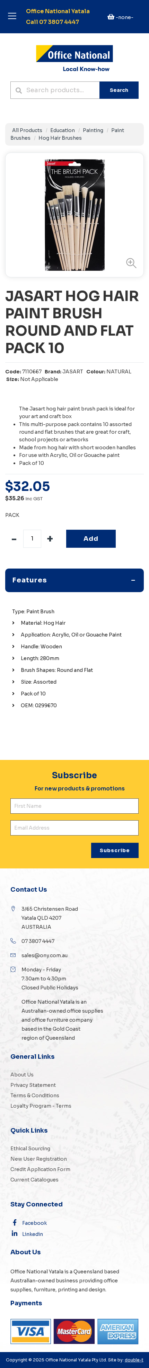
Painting (93, 130)
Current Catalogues (34, 1180)
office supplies (85, 1011)
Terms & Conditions (34, 1095)
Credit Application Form (40, 1169)
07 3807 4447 (37, 941)
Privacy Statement (33, 1085)
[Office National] (74, 57)
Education (62, 130)
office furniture (49, 1020)
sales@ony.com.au (44, 955)
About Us (22, 1075)
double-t (134, 1359)
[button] (129, 263)
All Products (27, 130)
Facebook (34, 1223)
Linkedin (32, 1234)
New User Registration (38, 1159)
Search (119, 90)
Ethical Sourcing (30, 1148)
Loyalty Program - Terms (40, 1106)
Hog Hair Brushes (60, 138)
